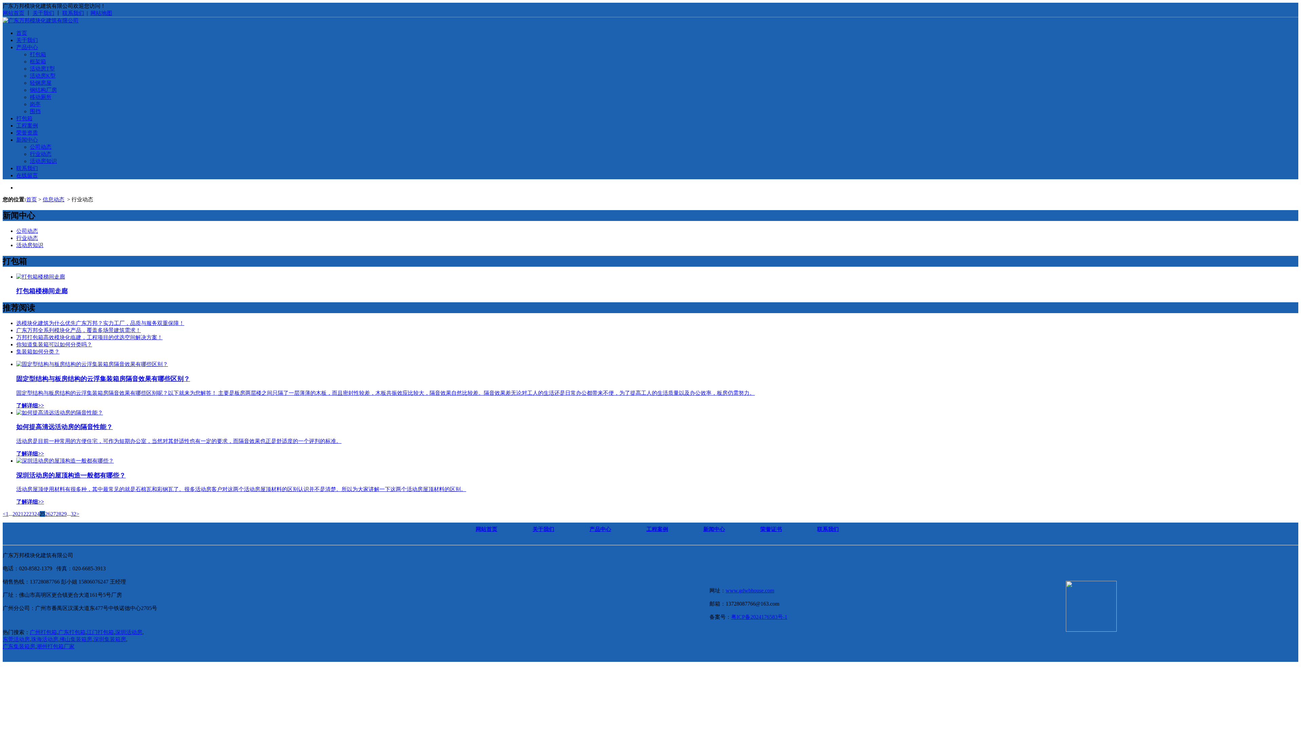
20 (15, 514)
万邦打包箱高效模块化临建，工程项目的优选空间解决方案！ (89, 337)
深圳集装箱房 (110, 639)
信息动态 (53, 199)
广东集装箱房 (19, 646)
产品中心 (27, 47)
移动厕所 (40, 97)
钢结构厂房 (43, 90)
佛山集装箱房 (76, 639)
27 (53, 514)
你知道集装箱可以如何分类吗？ (54, 344)
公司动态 (40, 147)
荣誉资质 (27, 133)
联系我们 (73, 13)
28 (58, 514)
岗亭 (35, 104)
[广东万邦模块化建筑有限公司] (41, 20)
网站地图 (101, 13)
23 (31, 514)
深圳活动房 (128, 632)
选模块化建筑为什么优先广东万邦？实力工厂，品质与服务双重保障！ (100, 323)
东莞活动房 (16, 639)
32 (73, 514)
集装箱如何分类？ (38, 351)
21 (20, 514)
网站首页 (13, 13)
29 (64, 514)
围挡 (35, 111)
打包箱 (38, 54)
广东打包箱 (71, 632)
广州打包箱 (43, 632)
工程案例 (27, 125)
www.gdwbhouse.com (750, 590)
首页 (21, 33)
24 (37, 514)
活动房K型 (43, 76)
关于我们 (43, 13)
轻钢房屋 (40, 83)
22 (26, 514)
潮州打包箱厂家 (56, 646)
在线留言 (27, 175)
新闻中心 (27, 140)
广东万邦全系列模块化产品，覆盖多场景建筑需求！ (78, 330)
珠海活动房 (44, 639)
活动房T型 (42, 69)
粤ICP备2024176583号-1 (759, 617)
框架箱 (38, 61)
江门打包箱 (100, 632)
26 (47, 514)
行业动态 (40, 154)
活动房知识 (43, 161)
